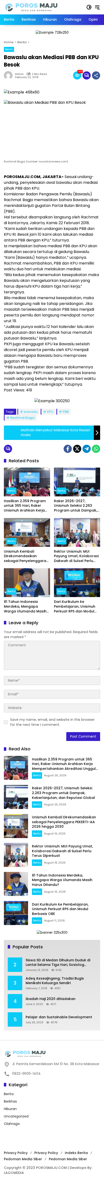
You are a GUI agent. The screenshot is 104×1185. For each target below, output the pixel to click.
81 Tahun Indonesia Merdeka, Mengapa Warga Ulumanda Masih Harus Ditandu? (25, 606)
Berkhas (10, 1101)
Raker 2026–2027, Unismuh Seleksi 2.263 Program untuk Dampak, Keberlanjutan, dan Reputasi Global (75, 506)
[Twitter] (77, 449)
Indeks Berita (76, 1152)
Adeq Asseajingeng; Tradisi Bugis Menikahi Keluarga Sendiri (55, 981)
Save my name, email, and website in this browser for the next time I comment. (52, 722)
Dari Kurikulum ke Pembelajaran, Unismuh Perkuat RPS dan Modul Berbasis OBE (74, 606)
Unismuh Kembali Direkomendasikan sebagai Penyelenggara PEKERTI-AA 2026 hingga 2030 (25, 556)
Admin (19, 74)
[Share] (96, 75)
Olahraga (12, 1123)
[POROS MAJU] (42, 7)
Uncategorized (16, 1116)
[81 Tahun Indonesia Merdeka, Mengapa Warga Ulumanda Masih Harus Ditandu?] (27, 582)
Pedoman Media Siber (23, 1159)
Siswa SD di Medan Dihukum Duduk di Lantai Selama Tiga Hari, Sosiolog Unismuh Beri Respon (58, 962)
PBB (66, 411)
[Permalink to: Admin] (9, 75)
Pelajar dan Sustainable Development (59, 1017)
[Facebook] (68, 449)
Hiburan (10, 1108)
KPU (50, 411)
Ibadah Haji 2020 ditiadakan (50, 999)
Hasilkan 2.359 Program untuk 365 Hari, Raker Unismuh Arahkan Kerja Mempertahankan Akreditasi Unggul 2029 (25, 506)
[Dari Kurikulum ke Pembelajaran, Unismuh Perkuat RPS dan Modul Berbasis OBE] (77, 582)
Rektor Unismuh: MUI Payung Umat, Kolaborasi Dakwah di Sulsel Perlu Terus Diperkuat (76, 556)
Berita (9, 49)
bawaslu (30, 411)
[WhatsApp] (96, 449)
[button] (89, 7)
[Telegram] (86, 449)
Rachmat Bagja (22, 417)
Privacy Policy (16, 1152)
